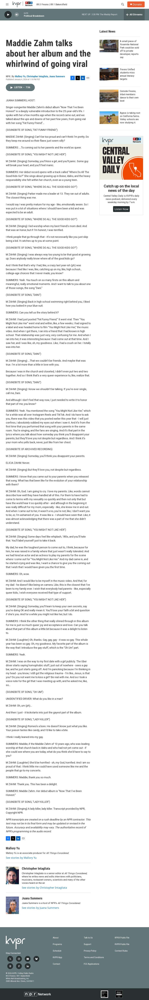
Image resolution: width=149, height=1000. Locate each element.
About (55, 938)
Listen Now (121, 209)
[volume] (16, 14)
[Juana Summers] (12, 905)
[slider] (21, 14)
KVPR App (57, 957)
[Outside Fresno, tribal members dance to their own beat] (109, 96)
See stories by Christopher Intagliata (44, 887)
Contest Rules (121, 951)
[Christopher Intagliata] (12, 875)
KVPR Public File (122, 944)
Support (87, 944)
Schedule (57, 951)
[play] (8, 14)
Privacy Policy (90, 951)
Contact (56, 964)
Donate (137, 4)
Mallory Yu (20, 76)
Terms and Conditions (94, 957)
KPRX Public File (122, 938)
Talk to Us (88, 938)
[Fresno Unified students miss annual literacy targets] (109, 74)
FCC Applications (91, 964)
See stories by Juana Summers (40, 907)
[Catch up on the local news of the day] (121, 158)
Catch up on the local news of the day (121, 188)
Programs (57, 944)
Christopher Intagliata (37, 76)
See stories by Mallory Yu (21, 857)
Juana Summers (57, 76)
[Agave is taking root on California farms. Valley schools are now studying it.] (109, 117)
